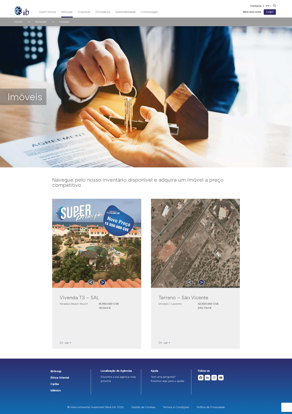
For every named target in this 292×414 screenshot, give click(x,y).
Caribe (54, 384)
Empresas (84, 12)
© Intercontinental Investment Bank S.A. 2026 (95, 407)
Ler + (68, 342)
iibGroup (55, 371)
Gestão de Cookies (143, 407)
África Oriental (59, 377)
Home (18, 21)
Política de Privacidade (211, 407)
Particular (67, 12)
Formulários (103, 12)
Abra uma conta (252, 12)
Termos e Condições (176, 407)
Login (269, 11)
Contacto (256, 5)
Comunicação (149, 12)
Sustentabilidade (125, 12)
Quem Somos (47, 12)
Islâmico (55, 390)
